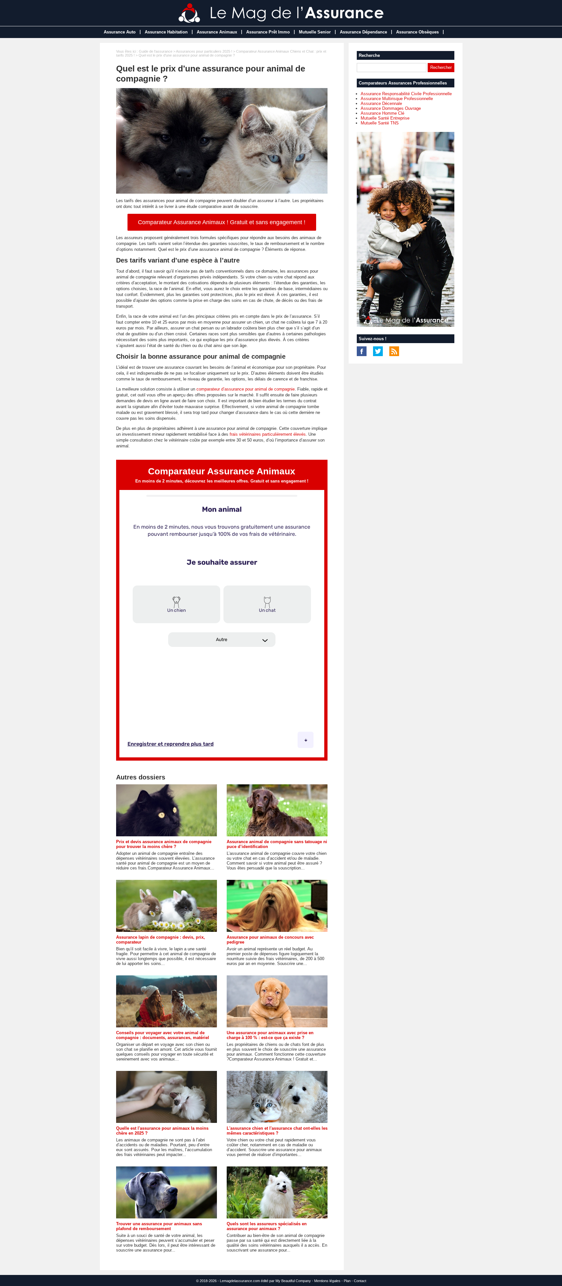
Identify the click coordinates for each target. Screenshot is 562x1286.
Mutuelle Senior (315, 32)
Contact (360, 1281)
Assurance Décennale (381, 103)
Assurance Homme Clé (382, 113)
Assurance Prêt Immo (268, 32)
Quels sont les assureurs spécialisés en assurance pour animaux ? (267, 1226)
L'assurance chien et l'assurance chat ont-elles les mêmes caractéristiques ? (277, 1131)
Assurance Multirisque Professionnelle (397, 98)
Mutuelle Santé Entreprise (385, 118)
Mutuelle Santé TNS (380, 123)
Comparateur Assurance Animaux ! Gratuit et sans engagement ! (221, 222)
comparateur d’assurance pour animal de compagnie (245, 389)
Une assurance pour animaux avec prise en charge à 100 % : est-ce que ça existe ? (270, 1035)
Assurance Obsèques (417, 32)
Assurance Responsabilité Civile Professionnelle (406, 93)
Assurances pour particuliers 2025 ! (204, 51)
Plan (347, 1281)
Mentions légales (327, 1281)
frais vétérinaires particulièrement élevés (268, 434)
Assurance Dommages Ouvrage (391, 108)
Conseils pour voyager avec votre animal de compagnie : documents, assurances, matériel (162, 1035)
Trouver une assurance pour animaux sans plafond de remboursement (159, 1226)
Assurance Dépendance (363, 32)
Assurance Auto (120, 32)
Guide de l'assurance (155, 51)
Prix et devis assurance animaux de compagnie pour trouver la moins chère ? (163, 844)
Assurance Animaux (217, 32)
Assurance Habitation (166, 32)
